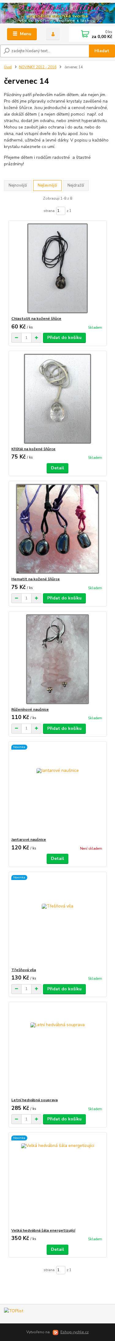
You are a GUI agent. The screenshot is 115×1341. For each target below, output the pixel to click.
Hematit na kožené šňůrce (35, 579)
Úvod (8, 67)
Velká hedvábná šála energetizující (43, 1230)
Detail (57, 468)
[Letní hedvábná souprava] (57, 1050)
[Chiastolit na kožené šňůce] (57, 268)
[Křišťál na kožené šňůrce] (57, 399)
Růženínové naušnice (30, 709)
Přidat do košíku (64, 338)
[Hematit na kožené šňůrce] (57, 529)
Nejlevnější (47, 185)
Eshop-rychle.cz (74, 1332)
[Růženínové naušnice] (57, 659)
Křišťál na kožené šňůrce (33, 448)
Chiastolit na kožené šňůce (36, 318)
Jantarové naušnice (28, 839)
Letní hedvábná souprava (34, 1100)
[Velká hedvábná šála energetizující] (57, 1180)
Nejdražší (75, 185)
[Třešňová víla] (57, 920)
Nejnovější (18, 185)
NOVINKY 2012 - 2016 (37, 67)
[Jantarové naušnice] (57, 789)
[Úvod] (57, 13)
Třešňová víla (23, 969)
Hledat (101, 51)
